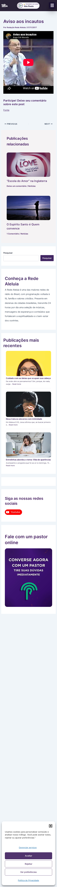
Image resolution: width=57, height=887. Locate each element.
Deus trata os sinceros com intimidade (24, 419)
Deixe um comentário (16, 186)
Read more (16, 384)
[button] (50, 825)
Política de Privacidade (28, 880)
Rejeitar (28, 864)
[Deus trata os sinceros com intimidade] (28, 404)
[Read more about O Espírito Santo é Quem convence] (28, 208)
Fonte (6, 110)
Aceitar (28, 855)
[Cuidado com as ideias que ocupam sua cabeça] (28, 363)
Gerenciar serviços (28, 847)
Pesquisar (8, 253)
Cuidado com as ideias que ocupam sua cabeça (28, 378)
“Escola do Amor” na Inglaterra (27, 181)
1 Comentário (13, 234)
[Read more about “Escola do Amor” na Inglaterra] (28, 165)
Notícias (32, 186)
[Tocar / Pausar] (20, 5)
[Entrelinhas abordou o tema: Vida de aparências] (28, 445)
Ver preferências (28, 872)
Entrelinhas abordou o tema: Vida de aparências (28, 459)
